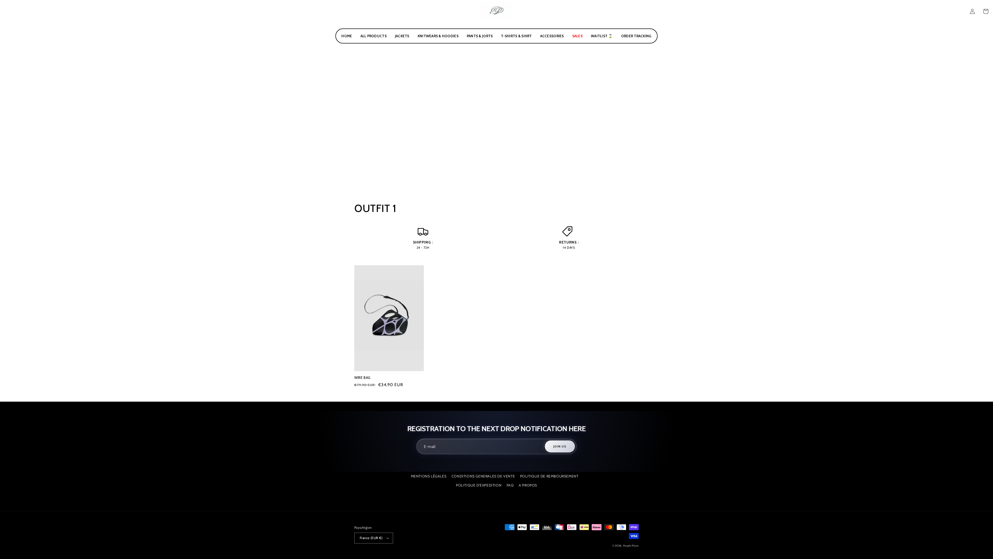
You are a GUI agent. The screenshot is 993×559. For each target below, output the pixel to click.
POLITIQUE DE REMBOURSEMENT (549, 476)
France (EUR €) (371, 538)
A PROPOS (528, 485)
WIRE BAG (362, 378)
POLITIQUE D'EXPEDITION (478, 485)
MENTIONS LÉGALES (429, 476)
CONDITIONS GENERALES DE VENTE (483, 476)
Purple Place (631, 545)
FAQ (510, 485)
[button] (985, 11)
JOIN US (559, 446)
